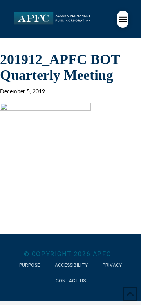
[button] (122, 19)
